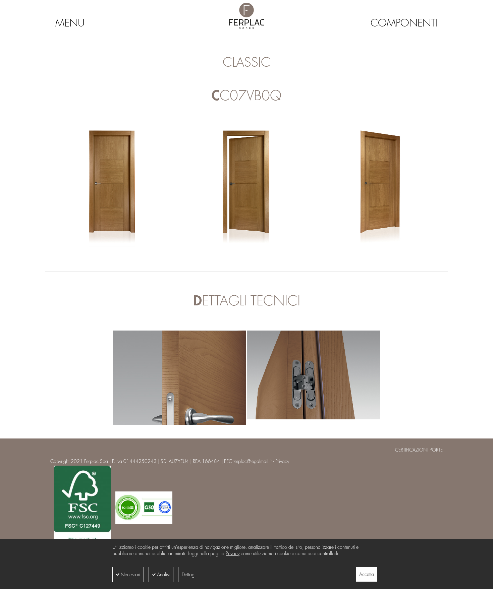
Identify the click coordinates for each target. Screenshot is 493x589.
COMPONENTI (404, 23)
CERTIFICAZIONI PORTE (419, 450)
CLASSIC (246, 62)
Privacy (232, 553)
